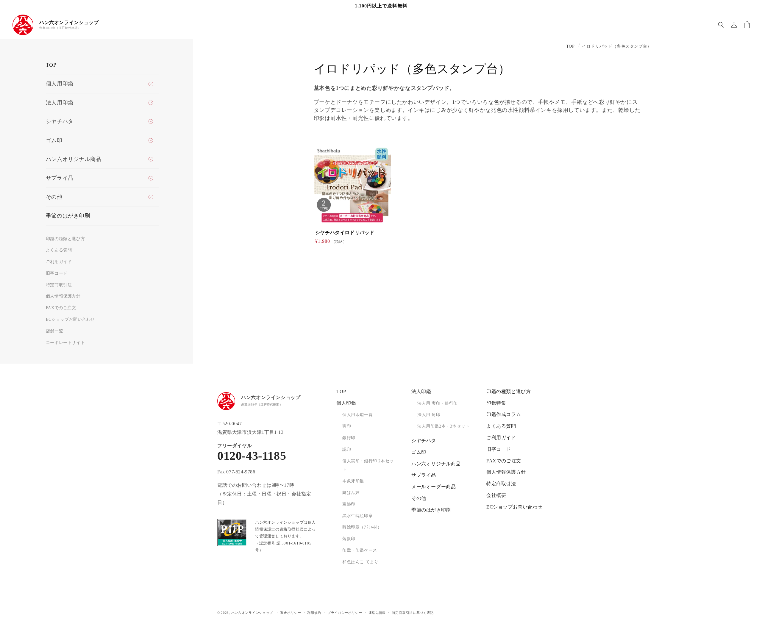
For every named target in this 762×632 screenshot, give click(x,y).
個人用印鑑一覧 (357, 414)
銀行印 (348, 438)
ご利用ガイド (59, 261)
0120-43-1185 (251, 456)
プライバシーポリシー (344, 612)
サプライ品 (423, 475)
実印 (346, 426)
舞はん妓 (351, 492)
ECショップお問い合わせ (70, 319)
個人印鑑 (346, 403)
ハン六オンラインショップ (252, 612)
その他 (418, 498)
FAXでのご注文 (61, 308)
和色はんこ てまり (360, 562)
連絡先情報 (377, 612)
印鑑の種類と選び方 (65, 239)
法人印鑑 (421, 391)
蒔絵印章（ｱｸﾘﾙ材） (362, 527)
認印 (346, 449)
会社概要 (496, 495)
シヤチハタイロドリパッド (344, 232)
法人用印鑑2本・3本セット (443, 426)
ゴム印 (418, 452)
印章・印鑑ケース (359, 550)
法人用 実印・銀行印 (437, 403)
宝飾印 (348, 504)
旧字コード (57, 273)
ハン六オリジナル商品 (436, 463)
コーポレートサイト (65, 342)
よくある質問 (59, 250)
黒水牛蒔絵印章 (357, 516)
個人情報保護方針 (63, 296)
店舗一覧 (54, 331)
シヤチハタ (423, 440)
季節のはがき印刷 (68, 216)
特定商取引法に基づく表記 (413, 612)
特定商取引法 (59, 285)
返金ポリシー (290, 612)
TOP (51, 65)
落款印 (348, 538)
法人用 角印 (429, 414)
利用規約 (314, 612)
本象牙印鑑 (353, 481)
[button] (720, 24)
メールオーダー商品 (433, 486)
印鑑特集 (496, 403)
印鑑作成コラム (503, 414)
